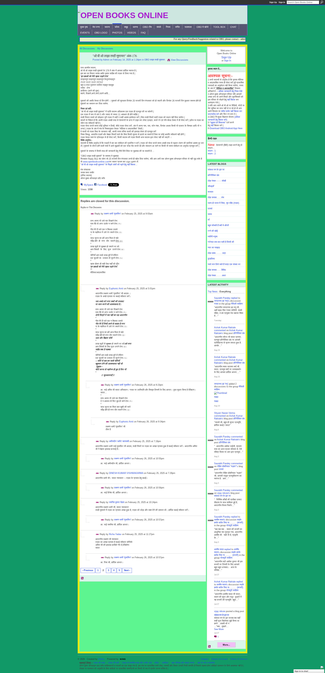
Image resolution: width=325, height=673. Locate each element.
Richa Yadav (115, 534)
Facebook (102, 185)
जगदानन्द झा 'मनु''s (222, 301)
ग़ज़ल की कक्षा (99, 662)
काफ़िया (165, 662)
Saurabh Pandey (222, 298)
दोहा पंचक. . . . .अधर (217, 275)
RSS (82, 578)
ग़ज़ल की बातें (113, 662)
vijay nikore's (223, 493)
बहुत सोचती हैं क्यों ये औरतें (218, 225)
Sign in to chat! (301, 671)
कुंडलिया (211, 258)
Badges (205, 659)
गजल (216, 303)
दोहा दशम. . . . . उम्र (217, 253)
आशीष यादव (219, 549)
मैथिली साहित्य (237, 303)
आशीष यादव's (219, 519)
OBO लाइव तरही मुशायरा (154, 59)
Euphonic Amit (116, 288)
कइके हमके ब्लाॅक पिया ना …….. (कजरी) (228, 521)
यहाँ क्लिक (231, 99)
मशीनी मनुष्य (212, 236)
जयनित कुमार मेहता (116, 502)
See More (219, 629)
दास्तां (210, 208)
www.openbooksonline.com (96, 161)
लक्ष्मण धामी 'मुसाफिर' (112, 213)
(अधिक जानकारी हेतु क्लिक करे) (224, 118)
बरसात (210, 192)
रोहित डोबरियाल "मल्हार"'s (227, 466)
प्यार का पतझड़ (214, 247)
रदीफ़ (156, 662)
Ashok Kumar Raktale (225, 327)
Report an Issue (219, 659)
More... (226, 645)
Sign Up (273, 2)
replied (234, 298)
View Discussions (179, 60)
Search (321, 2)
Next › (127, 570)
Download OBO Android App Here (226, 128)
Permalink (92, 213)
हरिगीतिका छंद (213, 175)
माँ (209, 219)
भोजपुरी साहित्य (232, 525)
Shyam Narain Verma (224, 413)
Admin (106, 59)
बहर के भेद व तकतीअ (206, 662)
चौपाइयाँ (211, 186)
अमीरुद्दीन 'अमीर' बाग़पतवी (119, 441)
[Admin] (85, 63)
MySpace (88, 185)
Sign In (282, 2)
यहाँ (212, 125)
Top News (213, 291)
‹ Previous (87, 570)
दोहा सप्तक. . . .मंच (216, 197)
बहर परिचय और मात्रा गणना (183, 662)
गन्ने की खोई (213, 231)
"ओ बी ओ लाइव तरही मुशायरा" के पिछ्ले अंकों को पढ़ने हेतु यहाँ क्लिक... (109, 164)
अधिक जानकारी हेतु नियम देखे (230, 91)
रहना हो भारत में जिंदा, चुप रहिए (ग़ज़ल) (223, 203)
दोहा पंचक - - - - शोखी (217, 181)
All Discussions (87, 48)
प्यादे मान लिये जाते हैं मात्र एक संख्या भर (224, 264)
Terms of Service (239, 659)
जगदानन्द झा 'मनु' (221, 384)
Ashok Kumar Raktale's (228, 439)
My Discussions (105, 48)
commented (220, 330)
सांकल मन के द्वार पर (216, 169)
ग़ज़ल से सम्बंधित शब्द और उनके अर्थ (137, 662)
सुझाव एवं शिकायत (218, 122)
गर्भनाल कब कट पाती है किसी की (221, 242)
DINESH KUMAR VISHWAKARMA (126, 473)
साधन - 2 (212, 153)
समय (210, 214)
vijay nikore (219, 611)
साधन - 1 (212, 151)
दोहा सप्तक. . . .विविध (217, 270)
